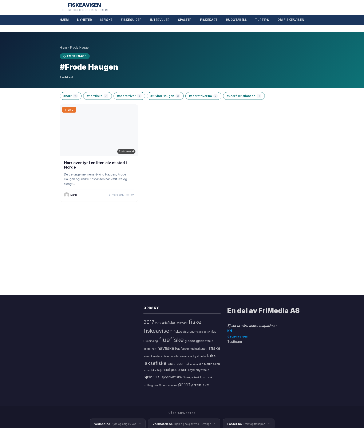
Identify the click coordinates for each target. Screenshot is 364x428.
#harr (70, 96)
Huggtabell (236, 19)
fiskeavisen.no (184, 332)
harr (154, 348)
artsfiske (168, 323)
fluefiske (171, 339)
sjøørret (152, 376)
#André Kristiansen (243, 96)
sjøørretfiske (172, 377)
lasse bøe (175, 364)
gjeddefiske (204, 341)
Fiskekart (209, 19)
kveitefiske (186, 356)
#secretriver (128, 96)
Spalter (185, 19)
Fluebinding (150, 341)
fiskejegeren (203, 331)
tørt (156, 385)
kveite (175, 356)
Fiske (69, 109)
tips (202, 377)
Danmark (181, 322)
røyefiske (202, 370)
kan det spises (160, 356)
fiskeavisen (158, 330)
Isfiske (106, 19)
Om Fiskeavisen (290, 19)
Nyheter (84, 19)
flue (214, 332)
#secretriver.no (202, 96)
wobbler (172, 385)
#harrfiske (97, 96)
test (196, 377)
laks (211, 355)
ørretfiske (200, 385)
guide (147, 348)
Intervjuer (160, 19)
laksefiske (154, 363)
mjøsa (194, 364)
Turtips (262, 19)
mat (186, 364)
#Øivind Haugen (164, 96)
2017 (148, 322)
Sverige (188, 377)
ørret (184, 384)
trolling (148, 385)
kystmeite (199, 356)
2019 (158, 323)
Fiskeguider (131, 19)
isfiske (213, 348)
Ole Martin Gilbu (209, 364)
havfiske (165, 348)
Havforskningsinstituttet (190, 348)
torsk (209, 377)
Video (163, 385)
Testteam (234, 341)
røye (191, 370)
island (146, 356)
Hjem (64, 19)
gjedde (190, 341)
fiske (195, 321)
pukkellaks (149, 370)
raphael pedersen (172, 369)
